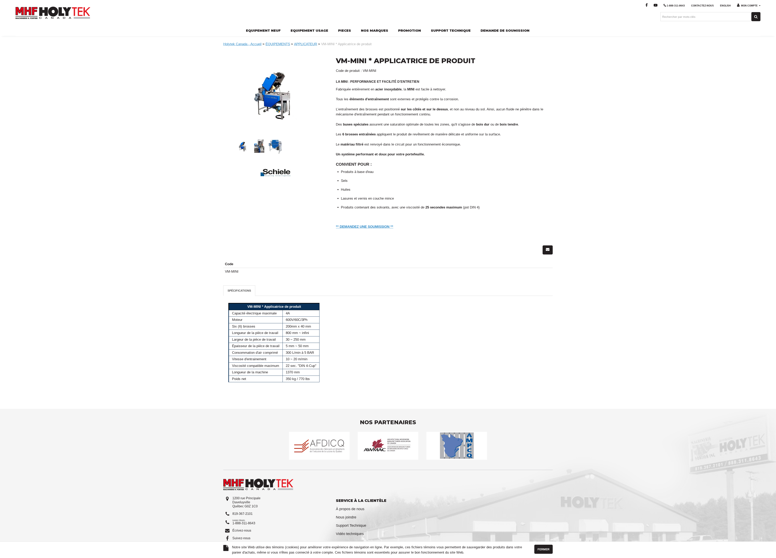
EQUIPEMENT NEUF (263, 30)
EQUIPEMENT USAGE (309, 30)
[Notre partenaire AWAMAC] (388, 446)
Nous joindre (346, 517)
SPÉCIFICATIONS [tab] (239, 290)
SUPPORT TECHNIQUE (451, 30)
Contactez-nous (702, 5)
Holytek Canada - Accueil (242, 44)
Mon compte (749, 5)
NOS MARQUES (374, 30)
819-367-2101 (242, 513)
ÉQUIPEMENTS (278, 44)
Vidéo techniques (350, 534)
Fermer (543, 549)
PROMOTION (409, 30)
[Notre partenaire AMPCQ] (456, 446)
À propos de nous (350, 509)
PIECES (344, 30)
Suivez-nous (241, 538)
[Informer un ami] (548, 249)
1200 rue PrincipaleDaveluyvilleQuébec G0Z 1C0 (246, 502)
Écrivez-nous (241, 530)
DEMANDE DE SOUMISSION (505, 30)
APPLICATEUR (305, 44)
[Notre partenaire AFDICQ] (319, 446)
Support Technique (351, 525)
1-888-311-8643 (676, 5)
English (725, 5)
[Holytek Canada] (53, 12)
